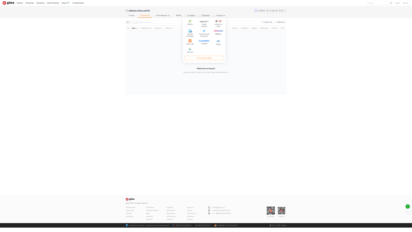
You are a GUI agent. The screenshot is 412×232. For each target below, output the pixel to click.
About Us (190, 207)
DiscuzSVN (144, 10)
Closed (158, 28)
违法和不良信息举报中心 (184, 225)
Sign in (397, 3)
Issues (145, 15)
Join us (189, 210)
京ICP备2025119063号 (203, 225)
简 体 (273, 225)
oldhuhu (133, 10)
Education (40, 3)
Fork (281, 10)
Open (135, 28)
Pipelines (206, 15)
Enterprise (30, 3)
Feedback (190, 216)
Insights (192, 15)
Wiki (179, 15)
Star (273, 10)
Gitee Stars (150, 207)
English (283, 225)
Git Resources (130, 207)
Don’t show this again (204, 58)
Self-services (171, 216)
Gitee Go (149, 219)
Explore (20, 3)
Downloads (129, 216)
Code (132, 15)
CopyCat (129, 213)
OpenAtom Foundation (137, 225)
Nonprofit (149, 216)
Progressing (146, 28)
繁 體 (278, 225)
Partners (190, 219)
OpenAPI (170, 207)
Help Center (171, 213)
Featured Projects (152, 210)
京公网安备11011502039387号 (227, 225)
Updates (170, 219)
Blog (147, 213)
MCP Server (171, 210)
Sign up (405, 3)
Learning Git (130, 210)
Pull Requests (163, 15)
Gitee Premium (53, 3)
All (128, 28)
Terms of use (191, 213)
